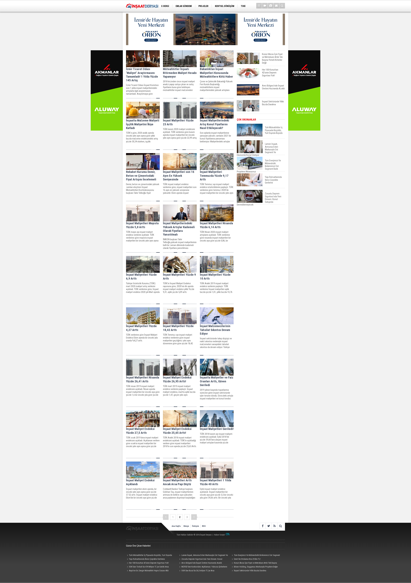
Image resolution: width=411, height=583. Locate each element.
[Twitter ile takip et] (268, 526)
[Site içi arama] (282, 6)
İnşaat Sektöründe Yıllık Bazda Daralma (250, 570)
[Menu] (259, 6)
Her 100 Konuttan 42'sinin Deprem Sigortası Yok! (149, 563)
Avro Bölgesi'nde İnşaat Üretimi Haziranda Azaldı (201, 563)
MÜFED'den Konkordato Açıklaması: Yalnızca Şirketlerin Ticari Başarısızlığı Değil (203, 567)
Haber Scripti (219, 535)
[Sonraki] (194, 517)
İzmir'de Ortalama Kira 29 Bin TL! (247, 559)
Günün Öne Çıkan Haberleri (138, 545)
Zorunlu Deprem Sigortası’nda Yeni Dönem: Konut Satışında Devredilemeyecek (200, 559)
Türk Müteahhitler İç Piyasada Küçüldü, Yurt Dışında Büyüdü (149, 555)
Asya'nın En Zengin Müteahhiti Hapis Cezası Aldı (149, 570)
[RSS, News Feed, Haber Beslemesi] (274, 526)
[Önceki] (166, 517)
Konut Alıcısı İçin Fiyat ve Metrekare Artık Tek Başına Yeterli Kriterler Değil (254, 563)
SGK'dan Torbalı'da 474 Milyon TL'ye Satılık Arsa (149, 566)
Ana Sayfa (176, 526)
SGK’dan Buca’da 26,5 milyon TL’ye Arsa (197, 570)
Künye (186, 526)
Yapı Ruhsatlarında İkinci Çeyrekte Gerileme (147, 559)
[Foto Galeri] (270, 6)
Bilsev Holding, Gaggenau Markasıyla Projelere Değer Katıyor (254, 567)
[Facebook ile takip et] (263, 526)
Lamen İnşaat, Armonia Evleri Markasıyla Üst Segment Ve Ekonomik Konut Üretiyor (203, 555)
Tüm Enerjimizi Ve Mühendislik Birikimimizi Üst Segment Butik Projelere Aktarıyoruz (255, 555)
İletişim (195, 526)
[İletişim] (276, 6)
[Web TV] (265, 6)
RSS (204, 526)
